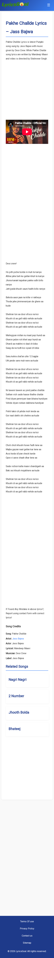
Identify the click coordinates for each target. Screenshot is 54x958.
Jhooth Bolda (19, 712)
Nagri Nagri (17, 680)
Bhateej (14, 729)
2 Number (16, 696)
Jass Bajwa (18, 638)
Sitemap (27, 942)
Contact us (27, 935)
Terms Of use (27, 921)
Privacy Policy (27, 928)
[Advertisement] (27, 88)
